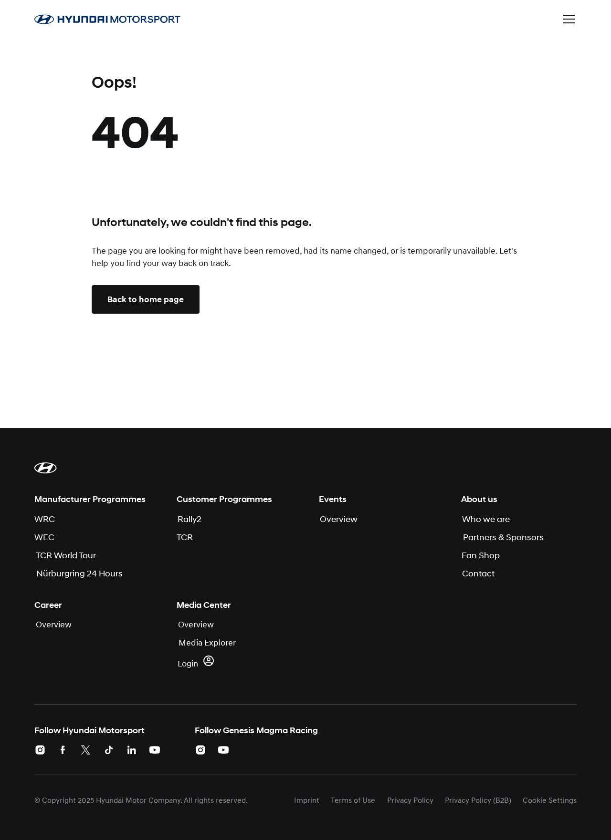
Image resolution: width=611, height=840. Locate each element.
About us (479, 499)
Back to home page (145, 299)
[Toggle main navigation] (569, 19)
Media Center (204, 605)
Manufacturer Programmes (90, 499)
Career (48, 605)
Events (333, 499)
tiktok (109, 750)
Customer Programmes (224, 499)
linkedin (131, 750)
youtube (154, 750)
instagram (40, 750)
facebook (63, 750)
